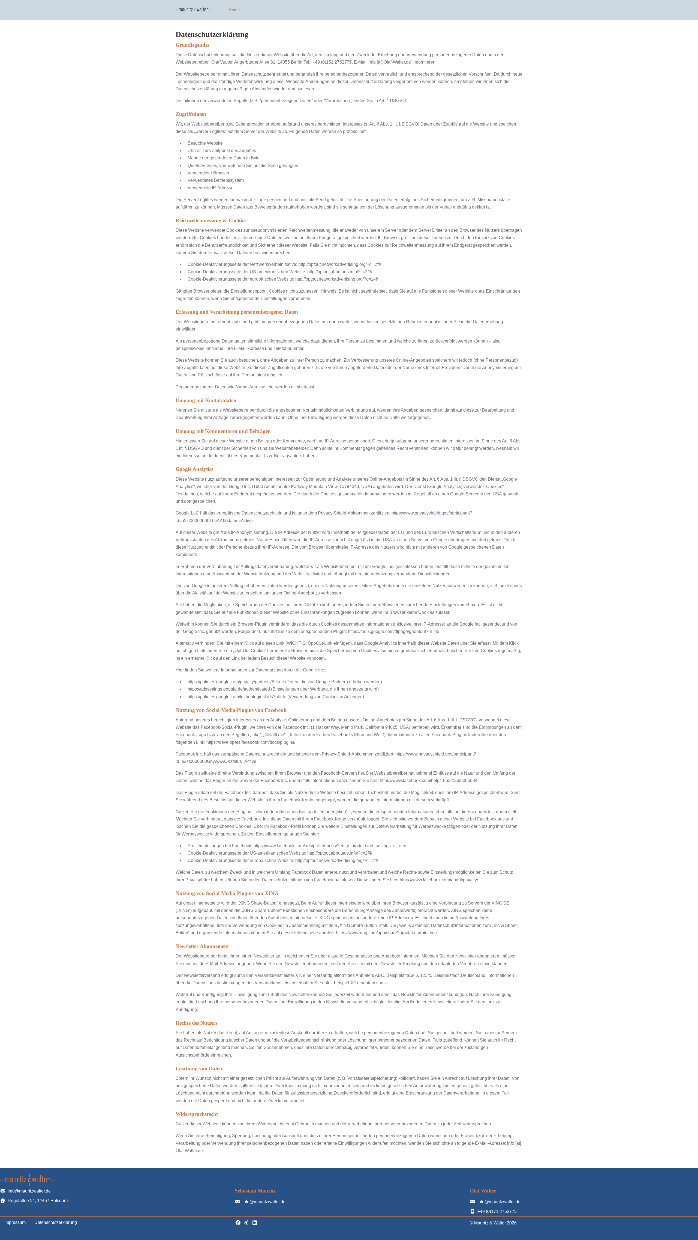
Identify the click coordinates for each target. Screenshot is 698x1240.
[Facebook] (238, 1223)
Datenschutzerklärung (55, 1222)
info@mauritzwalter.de (29, 1191)
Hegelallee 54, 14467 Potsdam (38, 1200)
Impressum (15, 1222)
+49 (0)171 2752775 (497, 1211)
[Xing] (246, 1223)
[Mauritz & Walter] (193, 10)
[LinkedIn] (254, 1223)
